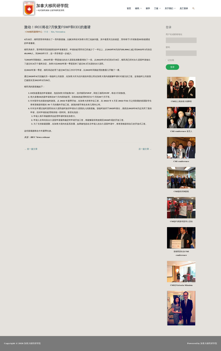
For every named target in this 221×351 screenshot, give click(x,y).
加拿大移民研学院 (52, 5)
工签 (156, 8)
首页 (129, 8)
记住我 (171, 60)
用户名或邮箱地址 (174, 34)
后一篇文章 (145, 149)
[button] (193, 8)
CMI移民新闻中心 (33, 32)
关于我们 (169, 8)
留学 (148, 8)
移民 (137, 8)
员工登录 (184, 8)
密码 (168, 47)
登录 (172, 67)
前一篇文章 (30, 149)
